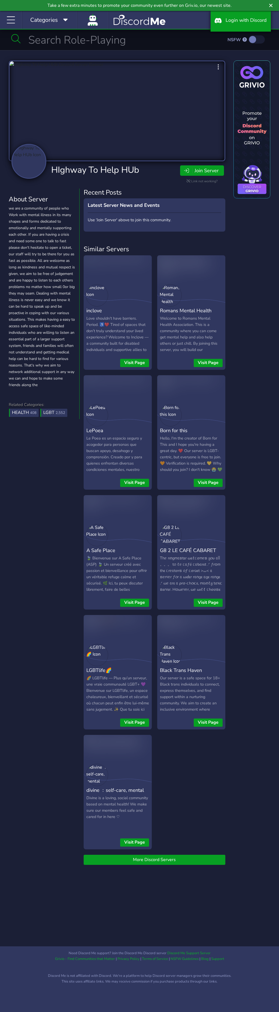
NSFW (235, 40)
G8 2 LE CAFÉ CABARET (188, 550)
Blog (205, 958)
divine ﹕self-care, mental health (115, 794)
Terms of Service (155, 958)
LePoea (94, 430)
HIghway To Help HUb (95, 170)
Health (24, 413)
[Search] (16, 39)
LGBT (54, 413)
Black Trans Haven (181, 670)
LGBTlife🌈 (99, 670)
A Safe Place (100, 550)
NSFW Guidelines (185, 958)
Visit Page (134, 363)
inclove (94, 310)
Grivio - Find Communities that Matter (85, 958)
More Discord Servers (154, 860)
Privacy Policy (128, 958)
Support (217, 958)
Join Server (207, 170)
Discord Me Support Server (189, 953)
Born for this (173, 430)
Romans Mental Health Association (185, 314)
